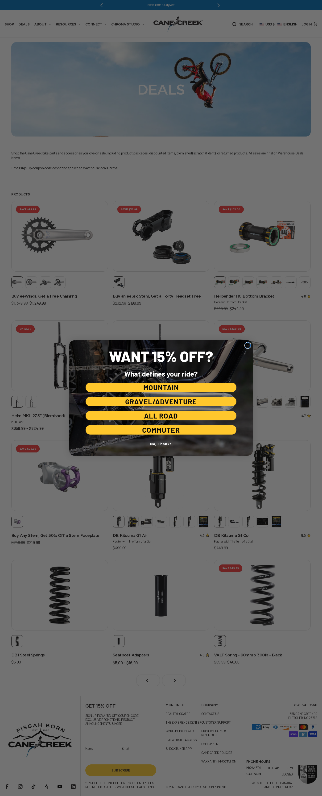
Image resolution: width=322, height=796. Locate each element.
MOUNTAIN (161, 387)
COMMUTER (161, 430)
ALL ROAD (161, 415)
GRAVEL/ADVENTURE (161, 401)
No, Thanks (161, 444)
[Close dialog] (248, 345)
